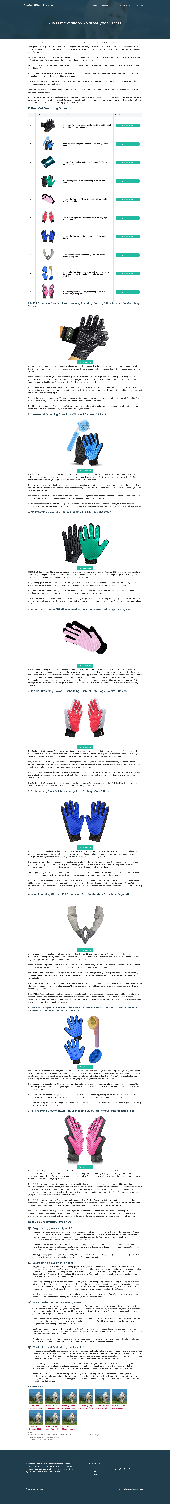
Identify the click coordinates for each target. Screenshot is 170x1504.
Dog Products (107, 5)
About (96, 1468)
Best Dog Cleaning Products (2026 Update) (44, 1437)
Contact (95, 1474)
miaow (73, 1435)
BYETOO (40, 1435)
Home (95, 5)
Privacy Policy (120, 1489)
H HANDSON (60, 1435)
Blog (95, 1471)
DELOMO (47, 1435)
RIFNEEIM (88, 1435)
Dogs (32, 1432)
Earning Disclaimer (132, 1489)
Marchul (68, 1435)
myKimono (80, 1435)
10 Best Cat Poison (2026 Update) (41, 1439)
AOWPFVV (33, 1435)
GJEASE (53, 1435)
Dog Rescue (139, 5)
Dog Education (124, 5)
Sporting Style (97, 1435)
